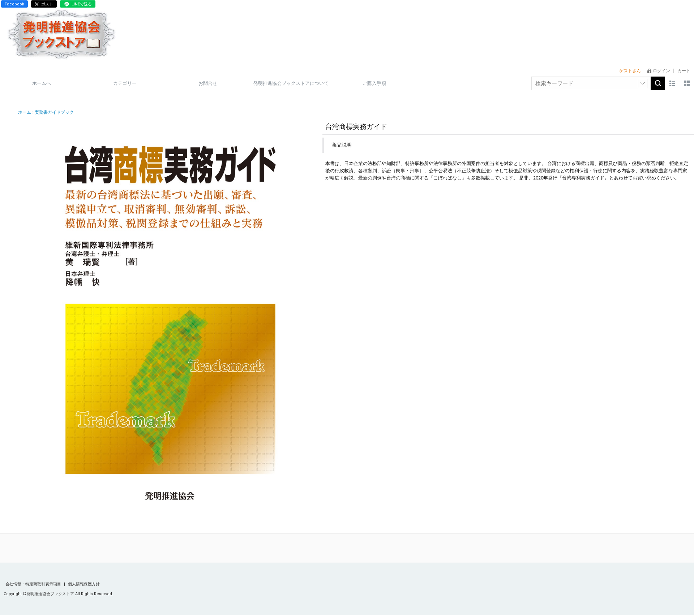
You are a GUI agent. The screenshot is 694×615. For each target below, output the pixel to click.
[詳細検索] (642, 83)
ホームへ (41, 83)
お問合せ (207, 83)
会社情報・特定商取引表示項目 (33, 584)
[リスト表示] (672, 83)
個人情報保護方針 (84, 584)
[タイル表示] (687, 83)
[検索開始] (658, 83)
